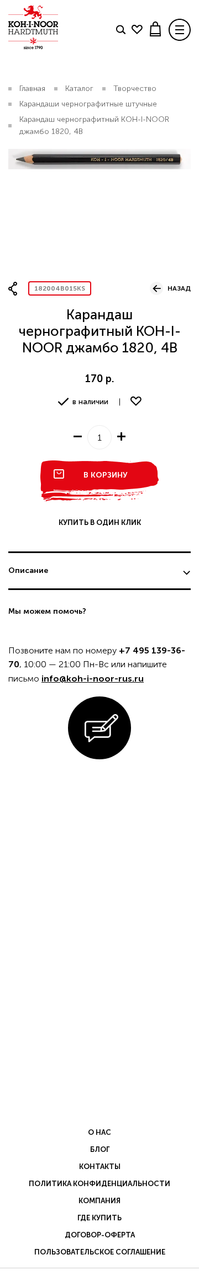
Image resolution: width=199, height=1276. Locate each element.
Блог (99, 1149)
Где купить (99, 1218)
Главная (32, 88)
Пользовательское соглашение (99, 1252)
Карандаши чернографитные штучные (88, 104)
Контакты (100, 1166)
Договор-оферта (100, 1235)
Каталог (79, 88)
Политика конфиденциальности (99, 1184)
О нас (99, 1132)
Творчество (134, 88)
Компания (99, 1201)
